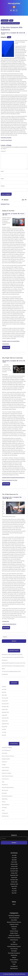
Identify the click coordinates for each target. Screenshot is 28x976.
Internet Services (5, 778)
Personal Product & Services (8, 787)
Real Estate (4, 793)
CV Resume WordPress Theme (10, 974)
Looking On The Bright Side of (9, 624)
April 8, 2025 (6, 360)
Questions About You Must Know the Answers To (13, 477)
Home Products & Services (7, 776)
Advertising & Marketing (7, 747)
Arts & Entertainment (6, 750)
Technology (4, 807)
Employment (4, 761)
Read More (6, 348)
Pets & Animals (5, 790)
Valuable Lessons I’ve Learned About (10, 341)
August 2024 (4, 715)
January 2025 (5, 700)
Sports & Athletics (5, 804)
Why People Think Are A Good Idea (12, 358)
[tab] (14, 7)
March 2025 (4, 695)
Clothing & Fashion (6, 758)
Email (2, 178)
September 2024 (5, 712)
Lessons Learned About (6, 140)
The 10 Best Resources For (10, 494)
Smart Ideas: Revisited (6, 137)
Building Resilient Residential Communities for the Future (13, 663)
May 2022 (4, 735)
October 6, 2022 (6, 32)
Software (4, 801)
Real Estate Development (7, 796)
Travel (11, 20)
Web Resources (5, 816)
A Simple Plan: (5, 621)
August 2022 (4, 726)
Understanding (5, 343)
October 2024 (5, 709)
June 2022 (4, 732)
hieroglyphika (13, 32)
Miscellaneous (5, 784)
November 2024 (5, 706)
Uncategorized (5, 813)
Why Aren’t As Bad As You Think (9, 480)
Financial (4, 764)
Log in (14, 904)
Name (2, 171)
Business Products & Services (8, 756)
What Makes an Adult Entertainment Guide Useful (12, 654)
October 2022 (5, 720)
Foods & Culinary (5, 767)
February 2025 (5, 698)
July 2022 (4, 729)
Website (3, 186)
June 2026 (4, 689)
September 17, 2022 (8, 497)
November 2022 (5, 718)
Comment (3, 151)
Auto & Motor (4, 753)
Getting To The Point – (8, 210)
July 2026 (4, 686)
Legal (3, 781)
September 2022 (5, 723)
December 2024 (5, 703)
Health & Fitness (5, 770)
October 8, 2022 (7, 213)
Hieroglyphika (14, 3)
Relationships (4, 798)
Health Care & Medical (6, 773)
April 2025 (4, 692)
